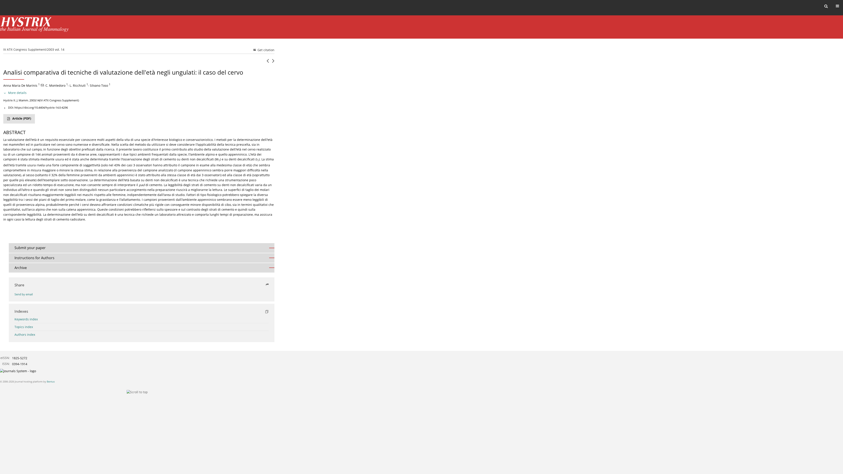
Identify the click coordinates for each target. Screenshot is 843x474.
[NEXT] (273, 62)
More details (17, 93)
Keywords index (26, 319)
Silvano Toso (99, 85)
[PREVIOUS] (268, 62)
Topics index (23, 327)
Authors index (24, 334)
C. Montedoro (55, 85)
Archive (20, 267)
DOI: (38, 108)
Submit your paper (30, 247)
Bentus (51, 381)
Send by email (23, 294)
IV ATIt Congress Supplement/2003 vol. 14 (33, 49)
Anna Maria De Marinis (20, 85)
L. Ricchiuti (78, 85)
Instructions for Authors (34, 257)
